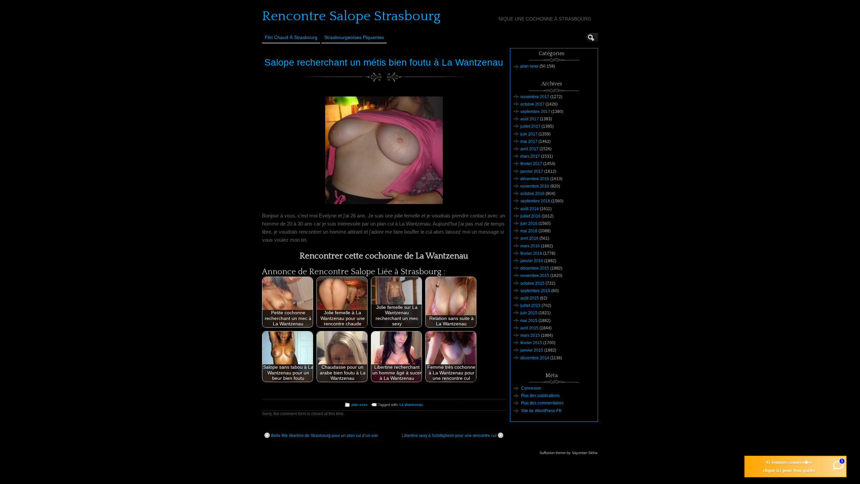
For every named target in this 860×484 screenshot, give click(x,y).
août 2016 (529, 208)
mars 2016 (530, 246)
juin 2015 (529, 313)
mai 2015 (529, 320)
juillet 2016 (530, 216)
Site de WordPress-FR (541, 410)
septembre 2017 (535, 111)
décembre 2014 (534, 358)
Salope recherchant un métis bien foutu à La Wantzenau (383, 62)
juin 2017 (529, 134)
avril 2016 (529, 238)
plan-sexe (359, 405)
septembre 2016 (535, 201)
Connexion (531, 388)
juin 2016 (529, 223)
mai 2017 (529, 141)
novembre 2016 (534, 186)
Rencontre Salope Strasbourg (351, 16)
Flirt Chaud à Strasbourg (291, 37)
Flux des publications (540, 395)
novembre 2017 (534, 96)
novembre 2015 (534, 275)
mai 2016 (529, 231)
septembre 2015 (535, 290)
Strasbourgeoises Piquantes (354, 37)
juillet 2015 (530, 305)
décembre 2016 (534, 178)
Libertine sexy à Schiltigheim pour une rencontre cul (449, 435)
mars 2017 (530, 156)
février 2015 (531, 342)
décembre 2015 (534, 268)
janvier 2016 (531, 260)
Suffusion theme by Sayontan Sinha (568, 453)
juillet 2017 (530, 126)
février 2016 (531, 253)
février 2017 (531, 163)
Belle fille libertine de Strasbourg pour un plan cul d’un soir (324, 435)
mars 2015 (530, 335)
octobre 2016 (532, 193)
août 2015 (529, 298)
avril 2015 (529, 328)
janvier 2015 (531, 350)
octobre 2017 (532, 104)
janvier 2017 (531, 171)
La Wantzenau (411, 405)
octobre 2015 (532, 283)
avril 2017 (529, 149)
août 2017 (529, 119)
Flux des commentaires (542, 403)
